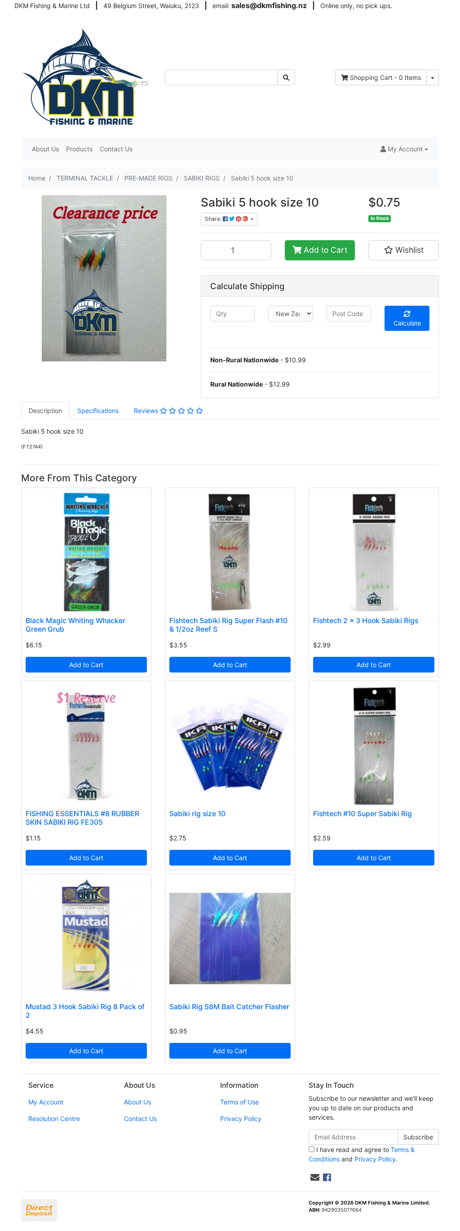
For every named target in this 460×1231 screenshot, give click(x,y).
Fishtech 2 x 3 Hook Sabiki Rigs (365, 620)
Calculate (407, 323)
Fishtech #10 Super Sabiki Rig (362, 813)
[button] (404, 149)
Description (45, 410)
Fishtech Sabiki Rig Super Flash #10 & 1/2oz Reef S (228, 624)
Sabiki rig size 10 (197, 813)
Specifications (98, 410)
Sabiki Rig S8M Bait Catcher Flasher (229, 1006)
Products (79, 149)
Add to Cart (324, 250)
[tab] (45, 410)
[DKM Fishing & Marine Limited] (86, 76)
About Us (45, 149)
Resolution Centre (54, 1118)
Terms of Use (239, 1102)
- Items (385, 77)
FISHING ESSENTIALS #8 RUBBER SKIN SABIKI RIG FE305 (82, 818)
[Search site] (286, 77)
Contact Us (116, 149)
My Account (45, 1102)
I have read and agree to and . (362, 1154)
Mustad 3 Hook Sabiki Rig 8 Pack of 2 (85, 1011)
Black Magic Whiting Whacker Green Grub (75, 624)
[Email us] (314, 1177)
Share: (214, 218)
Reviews (147, 410)
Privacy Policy (240, 1118)
